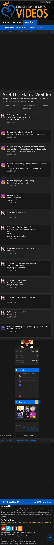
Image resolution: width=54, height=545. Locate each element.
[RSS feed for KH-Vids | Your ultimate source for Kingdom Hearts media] (20, 528)
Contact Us (40, 502)
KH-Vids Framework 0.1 (8, 534)
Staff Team (47, 523)
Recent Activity (28, 106)
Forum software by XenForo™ (10, 532)
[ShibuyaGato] (26, 415)
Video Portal (32, 523)
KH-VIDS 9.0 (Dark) (11, 502)
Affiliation (4, 525)
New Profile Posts (36, 27)
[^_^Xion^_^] (26, 408)
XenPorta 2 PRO (5, 436)
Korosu (10, 132)
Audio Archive (22, 523)
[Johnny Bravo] (20, 408)
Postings (45, 106)
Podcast (40, 523)
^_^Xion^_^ (12, 115)
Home (6, 22)
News (3, 523)
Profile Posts (11, 106)
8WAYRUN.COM (28, 436)
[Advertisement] (27, 63)
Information (27, 108)
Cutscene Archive (11, 523)
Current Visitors (8, 27)
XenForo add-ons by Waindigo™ (11, 540)
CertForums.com (30, 544)
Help (49, 502)
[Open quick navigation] (52, 32)
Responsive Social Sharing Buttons (12, 544)
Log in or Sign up (45, 2)
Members (30, 22)
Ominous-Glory (13, 326)
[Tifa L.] (33, 408)
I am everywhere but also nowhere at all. (35, 99)
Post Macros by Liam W (27, 532)
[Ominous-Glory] (20, 415)
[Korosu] (33, 415)
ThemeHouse (30, 536)
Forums (17, 22)
